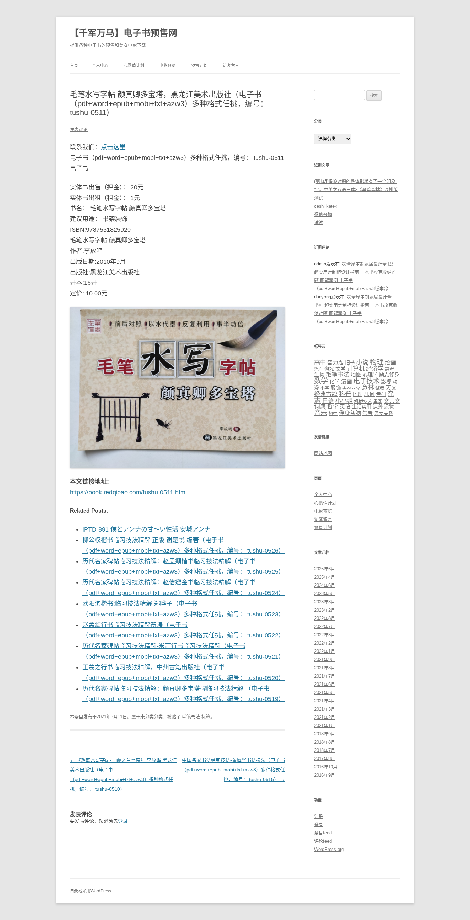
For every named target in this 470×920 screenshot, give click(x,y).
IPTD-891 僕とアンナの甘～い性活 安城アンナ (146, 529)
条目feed (323, 832)
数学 (321, 381)
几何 (369, 394)
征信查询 (323, 214)
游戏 (329, 369)
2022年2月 (324, 643)
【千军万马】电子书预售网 (123, 33)
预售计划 (199, 65)
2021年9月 (324, 659)
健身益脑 (350, 413)
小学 (324, 388)
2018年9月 (324, 733)
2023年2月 (324, 610)
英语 (345, 406)
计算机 (356, 368)
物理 (377, 362)
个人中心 (100, 65)
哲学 (332, 406)
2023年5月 (324, 593)
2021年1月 (324, 725)
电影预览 (167, 65)
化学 (334, 381)
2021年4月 (324, 700)
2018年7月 (324, 750)
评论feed (323, 841)
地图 (356, 374)
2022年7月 (324, 626)
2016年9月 (324, 775)
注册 (318, 816)
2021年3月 (324, 709)
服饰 (336, 388)
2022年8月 (324, 618)
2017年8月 (324, 758)
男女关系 (383, 413)
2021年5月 (324, 692)
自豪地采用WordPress (90, 891)
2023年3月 (324, 601)
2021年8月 (324, 667)
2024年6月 (324, 585)
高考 (389, 369)
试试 (318, 222)
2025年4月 (324, 577)
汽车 (318, 369)
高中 (320, 362)
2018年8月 (324, 742)
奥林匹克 (351, 388)
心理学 (370, 374)
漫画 (346, 381)
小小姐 (344, 400)
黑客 (377, 401)
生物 (319, 374)
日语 (328, 400)
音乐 (320, 412)
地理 (357, 394)
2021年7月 (324, 676)
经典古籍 (326, 394)
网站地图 (323, 453)
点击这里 (113, 147)
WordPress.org (329, 849)
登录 (123, 821)
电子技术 (366, 381)
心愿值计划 (134, 65)
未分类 (147, 716)
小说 (362, 362)
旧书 (350, 362)
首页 (74, 65)
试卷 (379, 388)
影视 (386, 381)
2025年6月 (324, 568)
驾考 (367, 413)
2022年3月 (324, 634)
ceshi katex (325, 206)
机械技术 (363, 401)
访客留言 (231, 65)
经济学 (375, 368)
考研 (381, 394)
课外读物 (384, 406)
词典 (320, 406)
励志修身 (389, 374)
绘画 (390, 362)
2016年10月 (326, 766)
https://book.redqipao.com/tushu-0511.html (128, 492)
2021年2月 (324, 717)
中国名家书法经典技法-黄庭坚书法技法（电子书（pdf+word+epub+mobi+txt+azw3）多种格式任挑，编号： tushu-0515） (233, 769)
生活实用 (361, 406)
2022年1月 (324, 651)
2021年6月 (324, 684)
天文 (391, 388)
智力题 (335, 362)
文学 (340, 369)
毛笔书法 (191, 716)
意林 (368, 387)
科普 (345, 393)
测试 (318, 197)
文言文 (392, 401)
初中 (333, 413)
